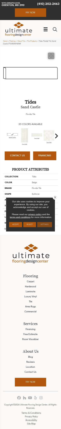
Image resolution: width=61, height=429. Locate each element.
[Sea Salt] (24, 135)
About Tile (21, 41)
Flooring (12, 41)
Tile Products (32, 41)
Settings (45, 224)
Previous (4, 134)
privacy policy (35, 214)
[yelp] (35, 398)
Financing (44, 156)
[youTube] (30, 398)
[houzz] (24, 398)
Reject (30, 224)
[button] (30, 12)
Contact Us (17, 156)
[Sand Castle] (12, 135)
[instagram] (41, 398)
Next (56, 134)
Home (5, 41)
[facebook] (19, 398)
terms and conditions (20, 217)
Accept (15, 224)
